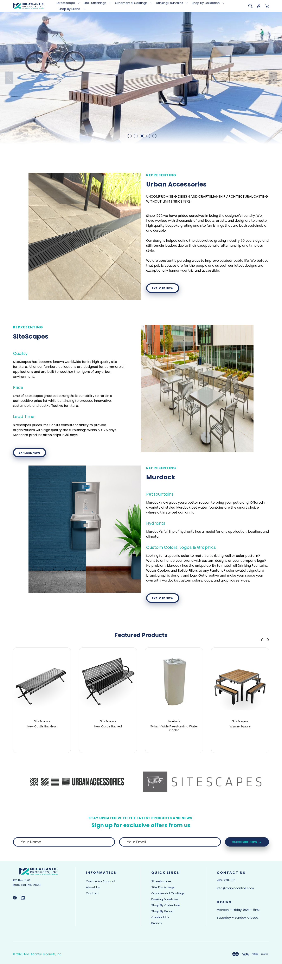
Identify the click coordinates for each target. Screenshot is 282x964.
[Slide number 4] (141, 78)
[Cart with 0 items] (267, 6)
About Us (93, 887)
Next (273, 78)
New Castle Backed (108, 726)
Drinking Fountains (169, 3)
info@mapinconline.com (235, 888)
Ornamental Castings (131, 3)
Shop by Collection (206, 3)
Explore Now (162, 288)
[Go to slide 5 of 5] (154, 136)
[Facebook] (15, 897)
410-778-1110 (226, 880)
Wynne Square (240, 726)
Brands (156, 923)
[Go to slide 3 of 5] (142, 136)
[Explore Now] (84, 236)
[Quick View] (42, 699)
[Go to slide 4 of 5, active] (148, 136)
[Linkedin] (23, 897)
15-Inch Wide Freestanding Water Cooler (174, 728)
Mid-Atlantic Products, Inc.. (43, 954)
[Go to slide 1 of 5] (130, 136)
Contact (92, 893)
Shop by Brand (69, 9)
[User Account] (259, 6)
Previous (9, 78)
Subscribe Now (245, 842)
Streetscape (66, 3)
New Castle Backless (42, 726)
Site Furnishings (95, 3)
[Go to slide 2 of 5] (136, 136)
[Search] (250, 6)
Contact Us (160, 917)
